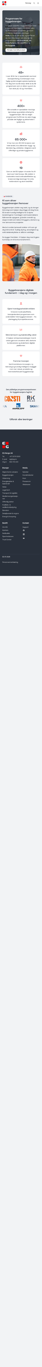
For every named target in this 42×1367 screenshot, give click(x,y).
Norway (28, 3)
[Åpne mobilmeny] (38, 3)
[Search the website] (34, 3)
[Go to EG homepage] (4, 3)
